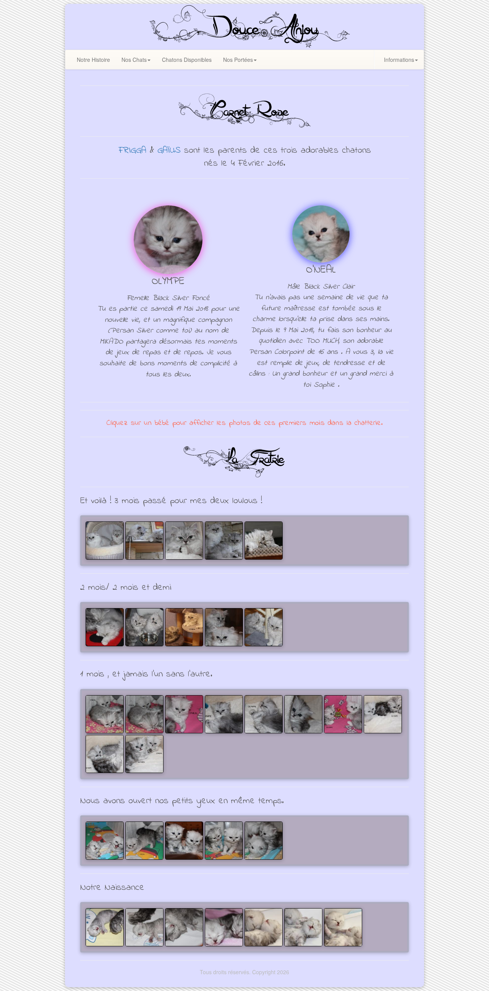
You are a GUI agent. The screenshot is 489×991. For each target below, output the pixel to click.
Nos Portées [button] (238, 59)
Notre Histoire (93, 59)
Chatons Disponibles (187, 59)
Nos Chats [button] (134, 59)
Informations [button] (399, 59)
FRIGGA (132, 150)
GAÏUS (169, 150)
